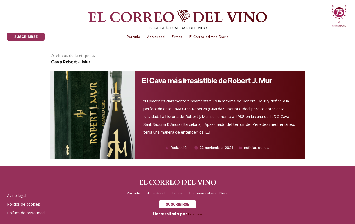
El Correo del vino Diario (208, 37)
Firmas (177, 37)
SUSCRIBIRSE (26, 37)
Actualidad (156, 37)
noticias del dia (256, 148)
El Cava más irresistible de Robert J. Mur (207, 81)
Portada (133, 37)
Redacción (179, 148)
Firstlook (195, 214)
